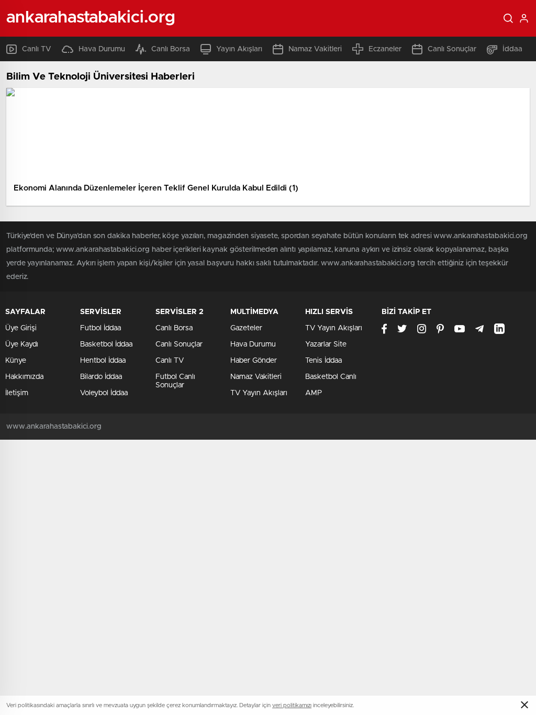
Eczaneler (384, 49)
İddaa (512, 49)
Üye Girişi (21, 328)
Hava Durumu (102, 49)
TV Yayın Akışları (258, 393)
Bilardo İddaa (101, 377)
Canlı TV (36, 49)
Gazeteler (246, 328)
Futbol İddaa (100, 328)
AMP (313, 393)
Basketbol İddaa (106, 344)
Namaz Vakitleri (315, 49)
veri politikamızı (291, 705)
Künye (15, 360)
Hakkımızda (24, 377)
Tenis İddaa (323, 360)
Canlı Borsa (170, 49)
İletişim (16, 393)
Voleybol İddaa (104, 393)
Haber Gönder (253, 360)
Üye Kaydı (21, 344)
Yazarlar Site (326, 344)
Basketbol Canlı (330, 377)
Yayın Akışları (239, 49)
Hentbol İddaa (103, 360)
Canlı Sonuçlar (452, 49)
